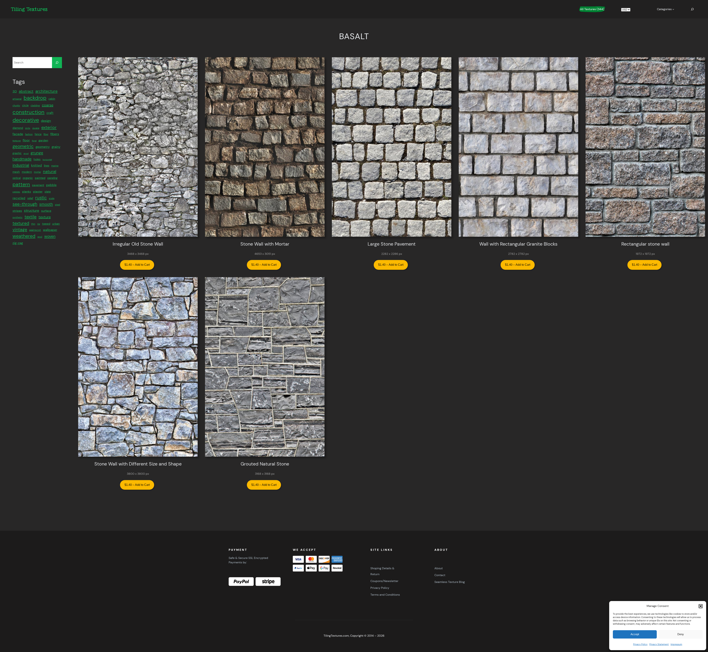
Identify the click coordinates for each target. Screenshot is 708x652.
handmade (22, 158)
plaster (38, 192)
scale (51, 198)
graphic (17, 153)
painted (40, 178)
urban (56, 223)
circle (25, 105)
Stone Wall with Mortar (264, 244)
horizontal (47, 159)
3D (15, 91)
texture (45, 217)
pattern (21, 184)
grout (26, 153)
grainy (56, 147)
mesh (16, 172)
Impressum (676, 644)
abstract (26, 91)
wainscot (35, 230)
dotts (27, 128)
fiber (46, 134)
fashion (29, 134)
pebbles (16, 192)
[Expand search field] (692, 9)
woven (49, 236)
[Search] (57, 62)
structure (31, 210)
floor (26, 140)
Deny (680, 634)
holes (37, 159)
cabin (51, 98)
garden (43, 140)
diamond (18, 128)
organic (28, 178)
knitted (36, 165)
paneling (52, 178)
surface (46, 211)
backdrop (35, 98)
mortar (37, 171)
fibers (54, 134)
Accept (635, 634)
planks (26, 192)
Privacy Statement (659, 644)
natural (49, 171)
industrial (21, 165)
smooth (46, 204)
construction (28, 111)
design (46, 121)
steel (57, 204)
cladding (35, 105)
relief (30, 198)
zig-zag (18, 243)
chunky (16, 105)
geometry (43, 147)
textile (31, 217)
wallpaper (50, 230)
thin (33, 223)
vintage (20, 229)
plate (48, 191)
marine (54, 165)
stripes (17, 211)
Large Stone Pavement (392, 244)
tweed (46, 223)
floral (34, 140)
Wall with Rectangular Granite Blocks (518, 244)
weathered (24, 236)
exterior (49, 127)
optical (17, 178)
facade (18, 134)
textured (21, 223)
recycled (19, 198)
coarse (47, 105)
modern (27, 172)
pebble (51, 185)
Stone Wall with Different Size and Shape (138, 464)
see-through (25, 204)
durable (35, 128)
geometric (23, 146)
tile (38, 224)
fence (38, 134)
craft (49, 113)
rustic (41, 197)
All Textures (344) (592, 9)
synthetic (17, 217)
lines (46, 165)
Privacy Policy (640, 644)
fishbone (17, 140)
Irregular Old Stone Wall (138, 244)
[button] (700, 606)
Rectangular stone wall (645, 244)
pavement (38, 185)
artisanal (17, 98)
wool (39, 236)
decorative (26, 120)
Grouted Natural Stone (265, 464)
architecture (46, 91)
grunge (37, 152)
